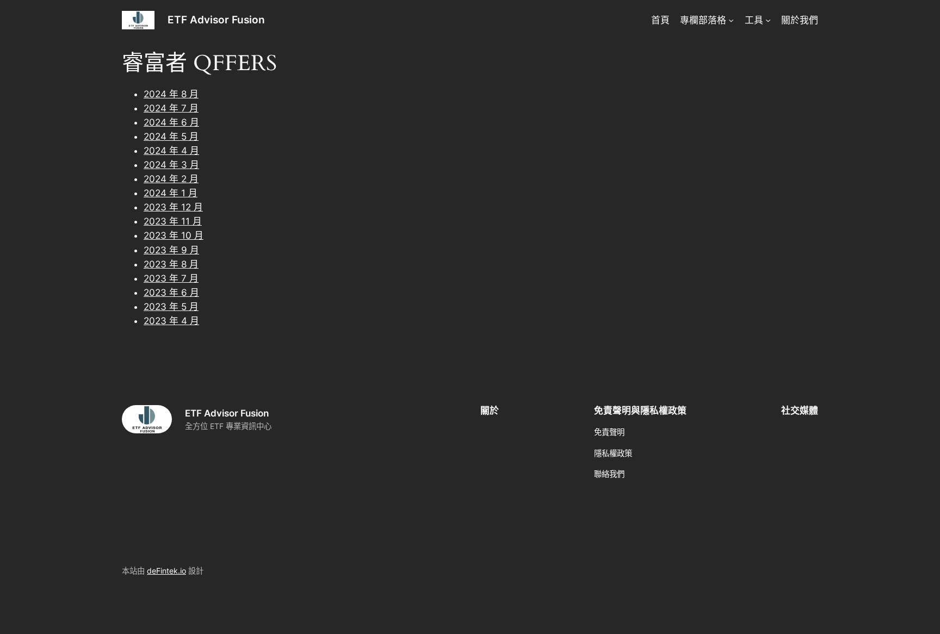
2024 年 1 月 (170, 193)
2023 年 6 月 (171, 292)
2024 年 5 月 (171, 136)
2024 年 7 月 (171, 108)
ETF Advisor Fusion (216, 19)
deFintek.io (166, 570)
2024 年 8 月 (171, 94)
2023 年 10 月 (173, 235)
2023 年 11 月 (173, 221)
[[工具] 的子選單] (768, 20)
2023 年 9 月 (171, 250)
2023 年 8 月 (171, 264)
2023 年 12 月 (173, 207)
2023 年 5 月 (171, 306)
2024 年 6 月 (171, 122)
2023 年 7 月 (171, 278)
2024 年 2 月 (171, 178)
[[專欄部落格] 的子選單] (731, 20)
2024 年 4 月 (171, 150)
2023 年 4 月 (171, 320)
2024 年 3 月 (171, 164)
